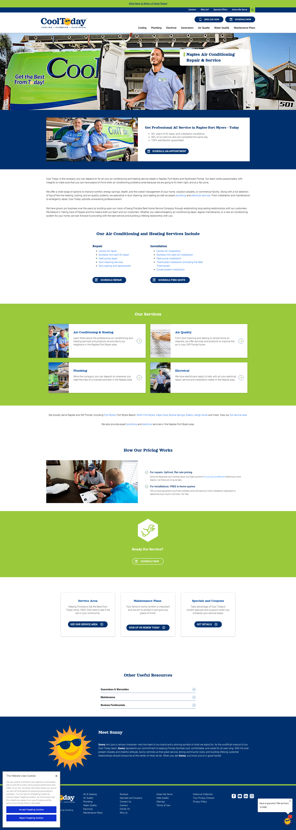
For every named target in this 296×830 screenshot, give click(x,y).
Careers (192, 9)
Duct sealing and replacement (115, 265)
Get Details (204, 624)
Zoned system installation (170, 269)
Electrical (171, 27)
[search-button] (252, 9)
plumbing (181, 195)
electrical (147, 424)
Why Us (123, 812)
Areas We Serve (239, 9)
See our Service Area (84, 624)
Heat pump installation (168, 258)
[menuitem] (192, 10)
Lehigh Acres (201, 415)
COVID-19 (125, 809)
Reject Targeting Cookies (31, 818)
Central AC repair (108, 251)
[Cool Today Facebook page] (234, 796)
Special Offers (220, 9)
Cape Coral (162, 415)
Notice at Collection (203, 794)
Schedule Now (243, 19)
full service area (238, 415)
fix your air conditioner (214, 476)
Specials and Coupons (131, 798)
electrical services (200, 195)
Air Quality (204, 27)
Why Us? (205, 9)
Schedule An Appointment (169, 151)
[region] (31, 799)
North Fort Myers (146, 415)
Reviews (124, 794)
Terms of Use (163, 805)
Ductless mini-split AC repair (114, 254)
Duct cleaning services (111, 262)
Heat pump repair (108, 258)
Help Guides (162, 798)
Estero (189, 415)
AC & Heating (90, 794)
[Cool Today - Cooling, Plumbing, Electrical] (64, 22)
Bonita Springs (177, 415)
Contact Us (125, 801)
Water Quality (221, 27)
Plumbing (156, 27)
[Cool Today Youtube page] (240, 796)
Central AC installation (168, 251)
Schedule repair (111, 280)
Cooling (142, 27)
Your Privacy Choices (203, 798)
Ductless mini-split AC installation (174, 254)
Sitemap (160, 801)
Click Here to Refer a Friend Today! (148, 3)
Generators (187, 27)
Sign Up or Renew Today (144, 627)
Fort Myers (110, 415)
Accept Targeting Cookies (31, 809)
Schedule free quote (171, 280)
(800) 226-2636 (211, 19)
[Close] (56, 776)
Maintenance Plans (244, 27)
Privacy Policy (200, 801)
